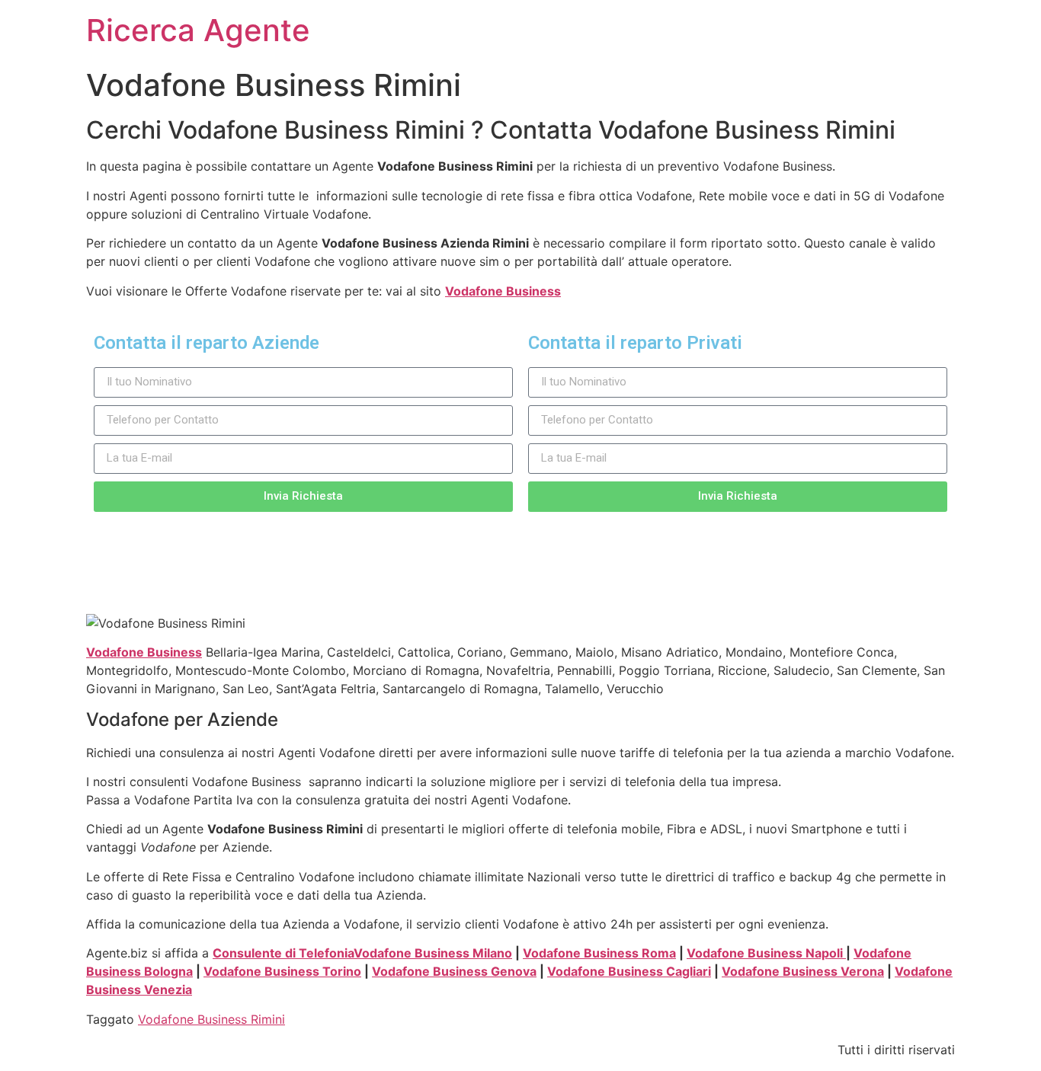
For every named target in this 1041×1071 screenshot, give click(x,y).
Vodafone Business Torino (282, 971)
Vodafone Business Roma (599, 953)
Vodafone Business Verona (803, 971)
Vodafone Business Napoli (766, 953)
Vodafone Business (503, 291)
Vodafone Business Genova (454, 971)
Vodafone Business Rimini (211, 1019)
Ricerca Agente (198, 30)
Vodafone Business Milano (433, 953)
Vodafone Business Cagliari (629, 971)
